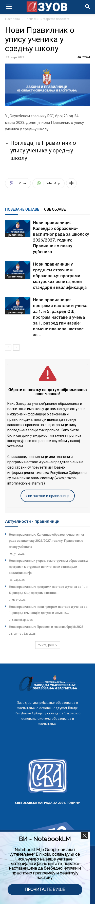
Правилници (15, 235)
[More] (71, 183)
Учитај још (46, 645)
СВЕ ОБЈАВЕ (55, 209)
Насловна (12, 19)
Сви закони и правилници (47, 495)
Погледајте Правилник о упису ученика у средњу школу (43, 150)
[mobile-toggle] (9, 7)
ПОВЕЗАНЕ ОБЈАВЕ (22, 209)
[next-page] (16, 347)
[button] (88, 7)
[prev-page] (8, 347)
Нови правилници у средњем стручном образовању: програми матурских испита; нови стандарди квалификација (60, 276)
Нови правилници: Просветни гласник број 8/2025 (46, 627)
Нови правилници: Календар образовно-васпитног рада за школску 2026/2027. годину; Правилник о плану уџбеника (46, 541)
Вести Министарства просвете (47, 19)
